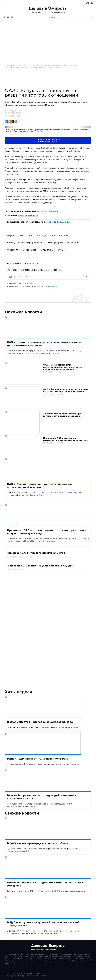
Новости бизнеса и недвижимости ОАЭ (55, 66)
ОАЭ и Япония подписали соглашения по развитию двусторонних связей (65, 390)
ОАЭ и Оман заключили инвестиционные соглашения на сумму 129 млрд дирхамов (62, 367)
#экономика (29, 249)
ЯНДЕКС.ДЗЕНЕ (51, 286)
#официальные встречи (19, 235)
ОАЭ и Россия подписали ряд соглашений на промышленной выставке (39, 486)
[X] (12, 121)
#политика (47, 249)
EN (91, 3)
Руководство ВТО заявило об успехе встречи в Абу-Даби (40, 566)
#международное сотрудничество (24, 242)
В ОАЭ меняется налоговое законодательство (40, 721)
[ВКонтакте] (6, 121)
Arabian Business (28, 215)
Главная (9, 66)
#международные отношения (52, 235)
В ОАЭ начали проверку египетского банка (37, 843)
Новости (23, 66)
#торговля (12, 249)
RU (86, 3)
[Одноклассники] (9, 121)
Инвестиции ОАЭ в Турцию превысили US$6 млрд (36, 553)
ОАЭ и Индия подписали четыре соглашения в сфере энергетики (62, 415)
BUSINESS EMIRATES (47, 211)
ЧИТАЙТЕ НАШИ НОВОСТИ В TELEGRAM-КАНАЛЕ (48, 140)
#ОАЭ (61, 249)
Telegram (31, 283)
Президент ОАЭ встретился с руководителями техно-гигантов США (65, 439)
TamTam (39, 286)
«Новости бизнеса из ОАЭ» (58, 222)
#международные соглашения (63, 242)
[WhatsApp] (15, 121)
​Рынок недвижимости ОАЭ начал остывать (37, 758)
